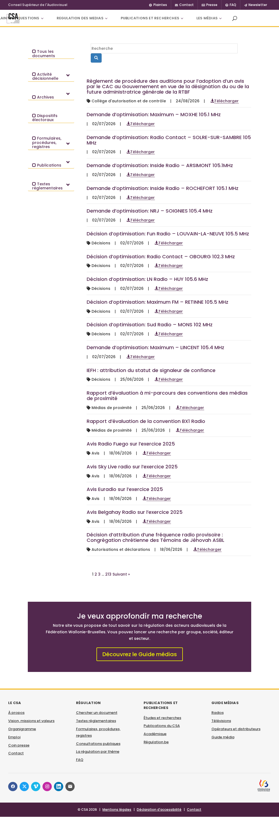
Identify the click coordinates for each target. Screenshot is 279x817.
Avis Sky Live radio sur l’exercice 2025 (132, 466)
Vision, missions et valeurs (31, 720)
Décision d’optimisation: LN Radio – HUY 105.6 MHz (147, 279)
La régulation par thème (97, 751)
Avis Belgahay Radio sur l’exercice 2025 (135, 512)
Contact (16, 753)
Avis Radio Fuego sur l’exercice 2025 (131, 443)
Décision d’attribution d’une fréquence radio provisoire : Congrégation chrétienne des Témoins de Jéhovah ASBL (155, 537)
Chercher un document (96, 712)
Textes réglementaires (47, 186)
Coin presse (18, 745)
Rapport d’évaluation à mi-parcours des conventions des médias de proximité (167, 395)
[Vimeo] (35, 786)
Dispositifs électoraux (44, 117)
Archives (45, 97)
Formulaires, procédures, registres (46, 142)
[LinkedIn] (58, 786)
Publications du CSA (162, 725)
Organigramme (22, 729)
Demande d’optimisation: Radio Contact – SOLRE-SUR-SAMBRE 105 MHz (169, 140)
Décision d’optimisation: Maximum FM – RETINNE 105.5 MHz (157, 302)
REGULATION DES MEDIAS (80, 18)
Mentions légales (116, 809)
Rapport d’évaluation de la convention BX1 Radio (146, 421)
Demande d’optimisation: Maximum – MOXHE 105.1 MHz (154, 114)
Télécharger (226, 101)
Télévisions (221, 720)
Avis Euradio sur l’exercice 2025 (125, 489)
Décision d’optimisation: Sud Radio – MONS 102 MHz (150, 324)
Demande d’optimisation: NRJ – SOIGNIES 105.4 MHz (150, 210)
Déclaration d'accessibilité (159, 809)
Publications (48, 165)
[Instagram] (47, 786)
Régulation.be (156, 742)
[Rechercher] (96, 58)
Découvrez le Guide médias (139, 654)
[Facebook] (12, 786)
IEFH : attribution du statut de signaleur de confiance (151, 370)
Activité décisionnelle (45, 76)
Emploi (14, 737)
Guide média (222, 737)
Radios (217, 712)
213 (108, 574)
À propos (16, 712)
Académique (155, 733)
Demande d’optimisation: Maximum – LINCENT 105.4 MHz (155, 347)
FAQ (79, 759)
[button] (234, 18)
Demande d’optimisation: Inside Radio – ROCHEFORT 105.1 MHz (162, 188)
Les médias (207, 18)
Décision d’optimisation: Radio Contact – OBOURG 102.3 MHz (161, 256)
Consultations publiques (98, 743)
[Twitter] (24, 786)
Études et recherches (162, 717)
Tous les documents (43, 53)
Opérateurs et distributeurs (235, 729)
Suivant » (121, 574)
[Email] (70, 786)
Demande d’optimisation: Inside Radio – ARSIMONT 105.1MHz (160, 165)
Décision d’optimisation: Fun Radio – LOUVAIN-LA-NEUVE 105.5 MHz (168, 233)
